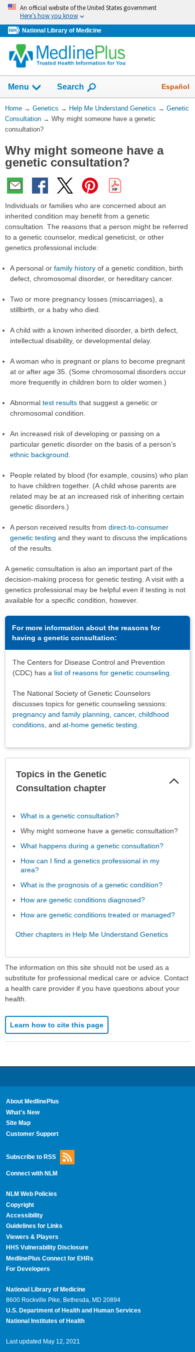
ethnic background (39, 455)
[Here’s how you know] (97, 12)
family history (75, 268)
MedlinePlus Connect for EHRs (50, 1258)
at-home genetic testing (99, 725)
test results (59, 403)
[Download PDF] (115, 186)
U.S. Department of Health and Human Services (73, 1310)
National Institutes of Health (45, 1320)
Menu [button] (18, 87)
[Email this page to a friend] (15, 186)
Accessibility (24, 1215)
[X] (65, 186)
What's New (23, 1112)
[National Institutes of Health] (15, 31)
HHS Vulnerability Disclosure (47, 1247)
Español (176, 87)
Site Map (18, 1122)
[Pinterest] (90, 186)
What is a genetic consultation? (69, 816)
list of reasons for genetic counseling (112, 673)
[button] (174, 781)
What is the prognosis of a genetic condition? (91, 885)
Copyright (20, 1204)
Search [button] (70, 86)
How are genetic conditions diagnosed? (82, 900)
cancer (124, 714)
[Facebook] (40, 186)
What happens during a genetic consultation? (92, 846)
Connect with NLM (32, 1173)
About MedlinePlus (32, 1101)
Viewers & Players (32, 1236)
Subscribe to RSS (31, 1156)
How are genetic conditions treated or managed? (97, 915)
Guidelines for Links (34, 1225)
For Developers (28, 1268)
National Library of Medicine (62, 30)
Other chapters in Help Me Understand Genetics (92, 934)
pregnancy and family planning (61, 714)
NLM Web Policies (31, 1193)
